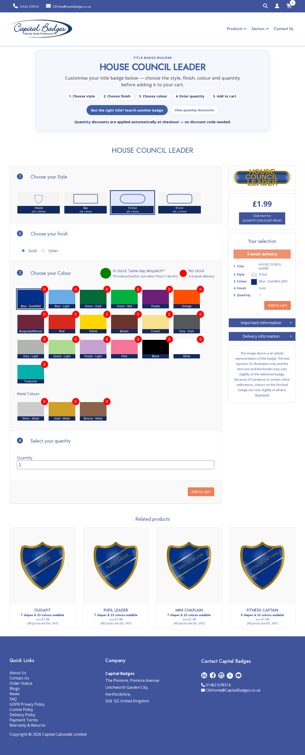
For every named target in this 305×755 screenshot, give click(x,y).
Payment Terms (24, 720)
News (15, 693)
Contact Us (283, 28)
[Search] (265, 6)
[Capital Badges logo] (41, 29)
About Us (18, 672)
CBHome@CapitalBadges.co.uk (233, 690)
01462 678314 (218, 685)
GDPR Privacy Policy (27, 704)
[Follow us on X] (230, 675)
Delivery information (267, 336)
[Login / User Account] (277, 7)
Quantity (24, 457)
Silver (53, 250)
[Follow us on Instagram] (221, 675)
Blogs (15, 688)
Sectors (259, 28)
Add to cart (201, 491)
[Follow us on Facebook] (213, 675)
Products (235, 28)
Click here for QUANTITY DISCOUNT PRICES (262, 218)
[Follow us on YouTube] (238, 675)
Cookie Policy (21, 709)
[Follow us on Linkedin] (204, 675)
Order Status (21, 683)
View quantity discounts (194, 110)
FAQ (13, 699)
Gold (33, 250)
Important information (266, 322)
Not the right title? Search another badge (127, 110)
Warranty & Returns (27, 725)
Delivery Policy (22, 714)
